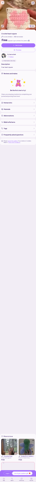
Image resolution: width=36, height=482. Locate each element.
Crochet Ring (8, 456)
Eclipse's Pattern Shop (24, 457)
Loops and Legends (6, 457)
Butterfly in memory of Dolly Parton (27, 456)
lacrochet (12, 54)
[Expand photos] (2, 26)
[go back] (2, 2)
